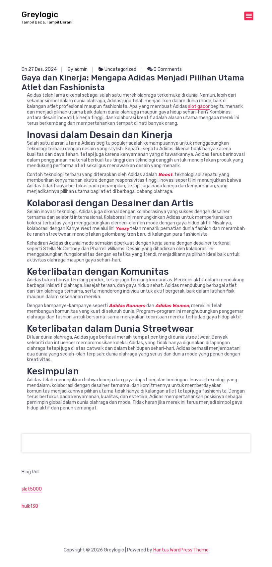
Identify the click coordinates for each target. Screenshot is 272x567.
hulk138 (30, 506)
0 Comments (167, 69)
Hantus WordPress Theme (181, 550)
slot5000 (32, 489)
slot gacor (199, 106)
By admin (78, 69)
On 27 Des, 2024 (39, 69)
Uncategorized (120, 69)
